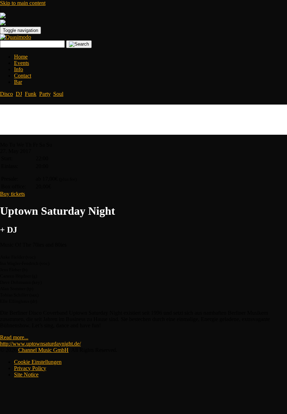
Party (44, 94)
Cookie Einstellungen (38, 362)
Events (21, 63)
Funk (30, 94)
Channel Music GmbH (43, 350)
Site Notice (26, 375)
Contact (22, 76)
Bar (18, 82)
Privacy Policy (30, 368)
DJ (19, 94)
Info (18, 69)
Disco (6, 94)
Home (21, 57)
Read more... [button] (14, 337)
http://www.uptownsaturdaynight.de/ (40, 344)
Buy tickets (12, 194)
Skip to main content (23, 3)
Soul (58, 94)
